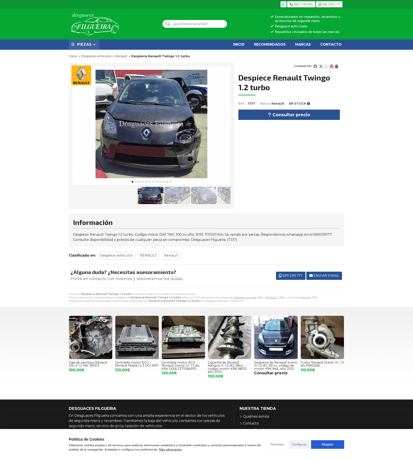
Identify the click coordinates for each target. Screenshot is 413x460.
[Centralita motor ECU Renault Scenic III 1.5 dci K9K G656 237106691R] (183, 337)
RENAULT (271, 297)
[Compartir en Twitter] (321, 66)
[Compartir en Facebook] (315, 66)
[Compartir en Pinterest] (331, 66)
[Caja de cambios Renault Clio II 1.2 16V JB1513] (90, 337)
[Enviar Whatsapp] (283, 4)
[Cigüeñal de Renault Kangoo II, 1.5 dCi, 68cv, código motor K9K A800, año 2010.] (229, 337)
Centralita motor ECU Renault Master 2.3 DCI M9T (137, 364)
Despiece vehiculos (244, 297)
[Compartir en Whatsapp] (326, 66)
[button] (132, 182)
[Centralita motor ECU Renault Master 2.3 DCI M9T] (137, 337)
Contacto (251, 423)
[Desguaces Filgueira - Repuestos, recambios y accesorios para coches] (95, 24)
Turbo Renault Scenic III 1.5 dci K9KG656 (322, 364)
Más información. (171, 449)
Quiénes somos (256, 416)
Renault (306, 297)
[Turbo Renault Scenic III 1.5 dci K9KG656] (322, 337)
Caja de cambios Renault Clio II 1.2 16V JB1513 (88, 364)
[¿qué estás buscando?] (194, 24)
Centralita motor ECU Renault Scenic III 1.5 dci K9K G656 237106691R (180, 366)
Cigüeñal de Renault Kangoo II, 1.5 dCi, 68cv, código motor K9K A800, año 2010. (227, 367)
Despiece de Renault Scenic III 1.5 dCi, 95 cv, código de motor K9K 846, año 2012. (275, 366)
